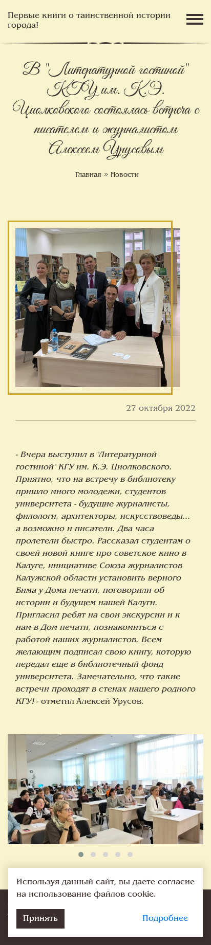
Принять (40, 918)
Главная (88, 175)
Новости (125, 175)
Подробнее (165, 918)
